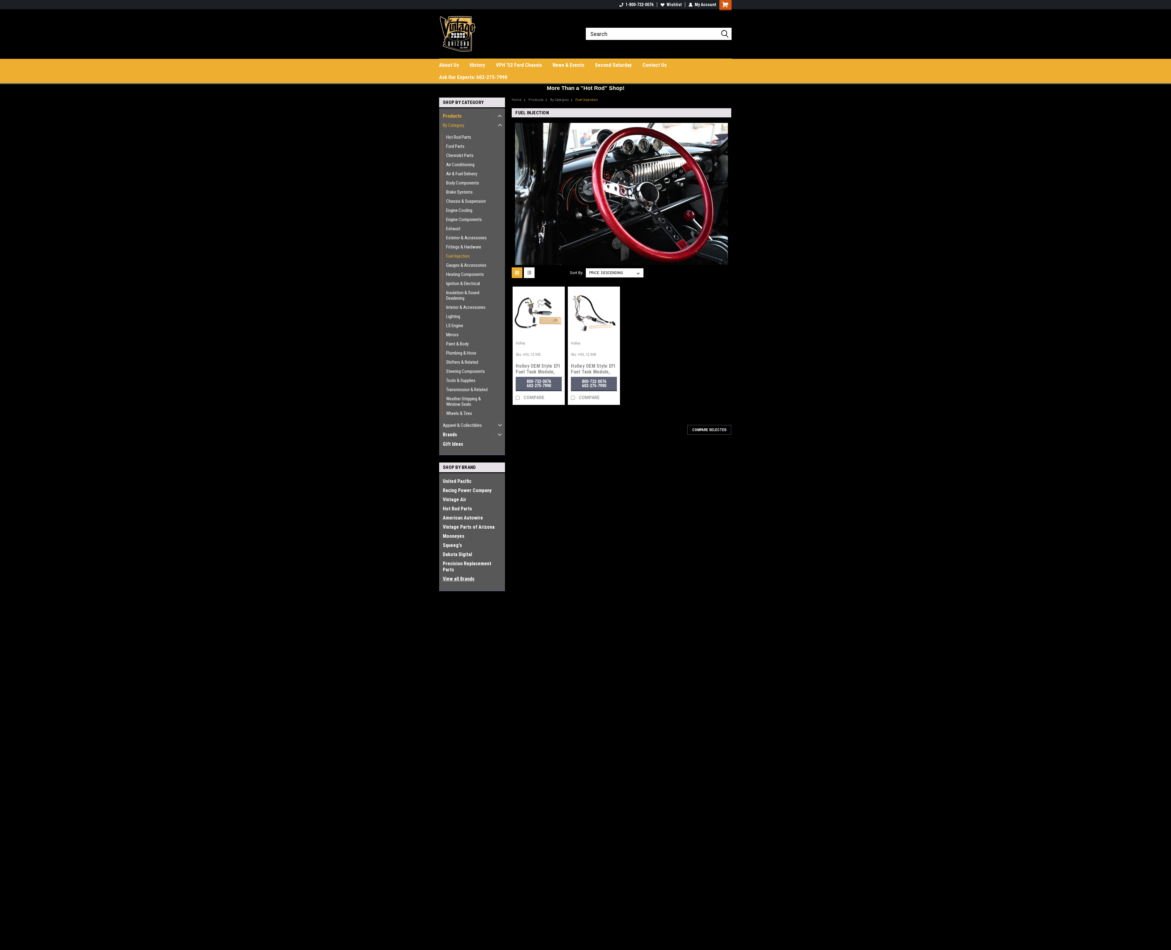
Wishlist (674, 4)
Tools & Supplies (460, 380)
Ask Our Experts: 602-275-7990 (473, 77)
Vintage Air (454, 499)
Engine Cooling (459, 210)
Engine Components (464, 219)
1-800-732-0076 (639, 4)
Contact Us (655, 65)
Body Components (462, 183)
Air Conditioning (460, 164)
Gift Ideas (453, 444)
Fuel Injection (458, 256)
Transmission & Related (467, 389)
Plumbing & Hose (461, 353)
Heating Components (465, 274)
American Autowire (463, 518)
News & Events (568, 65)
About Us (449, 65)
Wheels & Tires (459, 413)
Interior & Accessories (465, 307)
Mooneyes (453, 536)
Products (452, 116)
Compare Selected (709, 430)
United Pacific (457, 481)
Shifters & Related (462, 362)
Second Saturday (613, 65)
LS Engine (454, 325)
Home (517, 100)
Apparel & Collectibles (462, 425)
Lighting (453, 316)
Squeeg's (452, 545)
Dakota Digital (457, 554)
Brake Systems (459, 192)
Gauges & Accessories (466, 265)
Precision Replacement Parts (467, 567)
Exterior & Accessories (466, 238)
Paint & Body (457, 344)
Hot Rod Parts (458, 137)
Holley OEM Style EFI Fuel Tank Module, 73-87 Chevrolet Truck (593, 374)
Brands (450, 435)
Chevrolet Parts (460, 155)
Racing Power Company (467, 490)
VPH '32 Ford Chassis (519, 65)
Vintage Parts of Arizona (469, 527)
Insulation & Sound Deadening (462, 295)
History (477, 65)
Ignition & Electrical (463, 283)
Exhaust (453, 228)
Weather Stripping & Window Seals (463, 401)
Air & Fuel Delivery (461, 174)
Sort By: (576, 272)
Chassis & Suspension (466, 201)
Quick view (539, 334)
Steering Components (465, 371)
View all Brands (458, 579)
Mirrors (452, 335)
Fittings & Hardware (463, 247)
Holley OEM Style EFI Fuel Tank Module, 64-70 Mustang (538, 371)
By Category (453, 125)
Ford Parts (455, 146)
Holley (520, 343)
